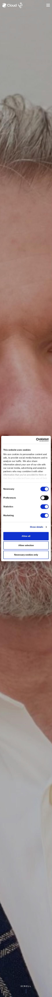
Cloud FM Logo (9, 5)
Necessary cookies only (26, 555)
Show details (36, 527)
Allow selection (26, 545)
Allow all (26, 536)
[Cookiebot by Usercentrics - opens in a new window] (37, 440)
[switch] (44, 498)
